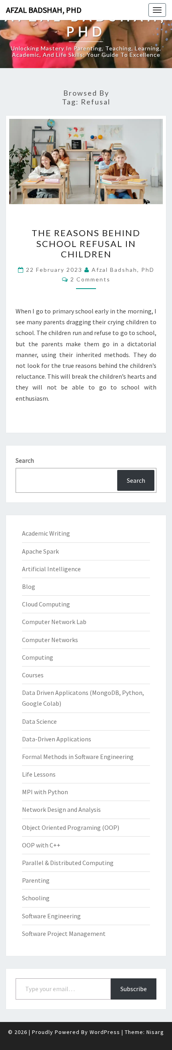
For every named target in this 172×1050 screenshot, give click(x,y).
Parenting (36, 880)
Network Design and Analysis (61, 809)
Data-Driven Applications (56, 739)
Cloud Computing (46, 604)
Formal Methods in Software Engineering (78, 757)
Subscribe (133, 989)
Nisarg (155, 1032)
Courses (33, 675)
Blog (28, 586)
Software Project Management (64, 934)
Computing (37, 657)
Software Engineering (51, 916)
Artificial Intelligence (51, 569)
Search (25, 460)
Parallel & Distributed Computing (68, 863)
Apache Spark (40, 551)
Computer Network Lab (54, 622)
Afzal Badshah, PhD (44, 10)
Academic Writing (46, 533)
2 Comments (90, 279)
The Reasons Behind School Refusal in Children (86, 243)
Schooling (36, 898)
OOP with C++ (41, 845)
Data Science (39, 721)
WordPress (105, 1032)
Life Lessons (39, 774)
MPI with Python (45, 792)
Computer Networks (50, 640)
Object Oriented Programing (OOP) (70, 827)
